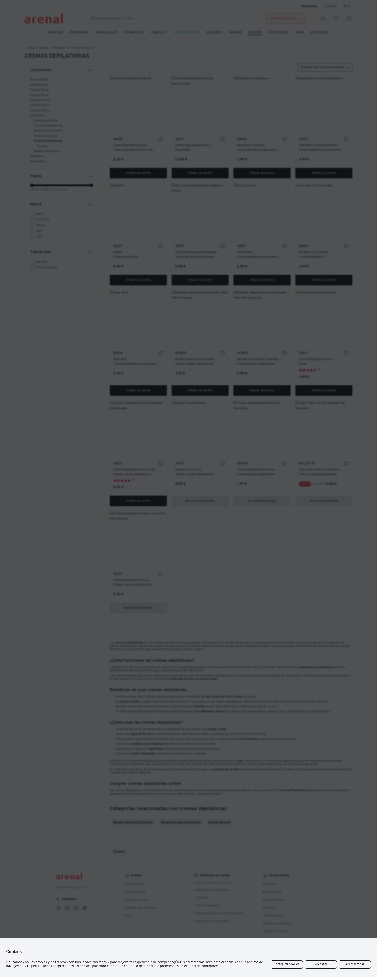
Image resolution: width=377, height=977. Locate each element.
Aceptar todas (354, 964)
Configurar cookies (287, 964)
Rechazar (320, 964)
